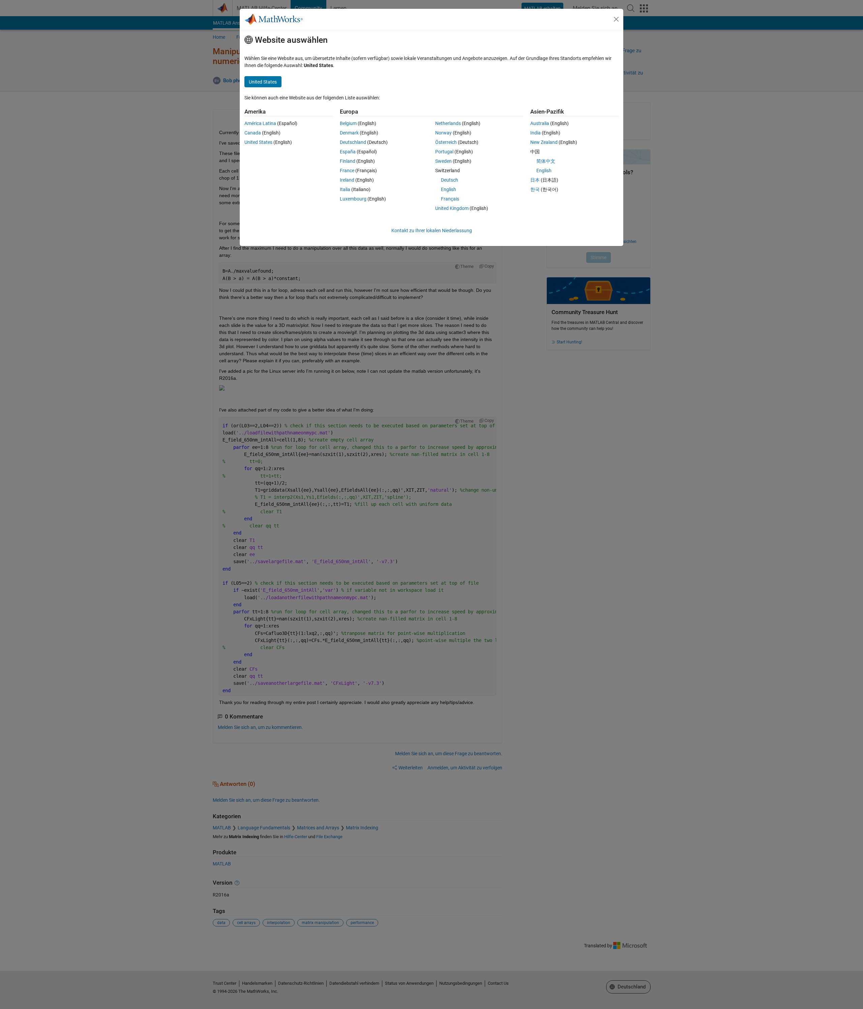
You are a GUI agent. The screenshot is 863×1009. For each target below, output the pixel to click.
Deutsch (449, 180)
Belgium (348, 123)
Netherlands (448, 123)
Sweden (443, 161)
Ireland (347, 180)
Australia (539, 123)
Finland (347, 161)
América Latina (260, 123)
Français (450, 199)
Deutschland (353, 142)
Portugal (444, 151)
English (448, 189)
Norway (443, 132)
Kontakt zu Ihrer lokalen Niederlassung (431, 230)
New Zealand (544, 142)
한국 (535, 189)
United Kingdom (452, 208)
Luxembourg (353, 199)
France (347, 170)
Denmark (349, 132)
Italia (345, 189)
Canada (252, 132)
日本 (535, 180)
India (535, 132)
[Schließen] (616, 19)
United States (258, 142)
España (348, 151)
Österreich (446, 142)
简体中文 (545, 161)
